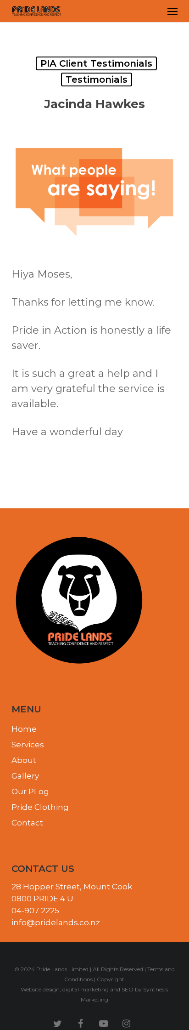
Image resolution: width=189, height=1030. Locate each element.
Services (27, 744)
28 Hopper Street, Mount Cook (71, 886)
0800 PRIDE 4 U (42, 898)
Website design (40, 989)
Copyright (110, 979)
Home (24, 729)
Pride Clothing (40, 807)
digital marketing (85, 989)
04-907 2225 (35, 910)
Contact (27, 822)
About (23, 760)
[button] (172, 11)
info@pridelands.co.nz (55, 922)
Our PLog (30, 791)
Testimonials (97, 79)
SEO (127, 989)
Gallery (25, 775)
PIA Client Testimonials (96, 63)
